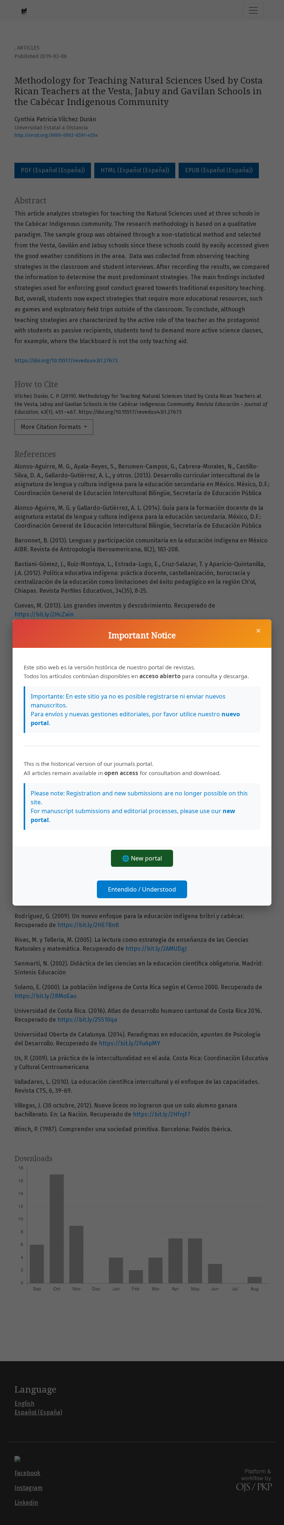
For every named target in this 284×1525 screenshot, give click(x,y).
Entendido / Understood (142, 889)
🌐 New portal (142, 858)
